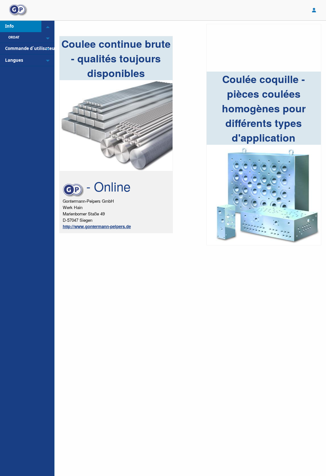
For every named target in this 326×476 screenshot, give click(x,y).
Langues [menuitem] (14, 60)
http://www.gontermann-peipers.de (97, 226)
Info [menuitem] (9, 26)
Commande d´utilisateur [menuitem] (23, 48)
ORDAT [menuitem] (13, 37)
